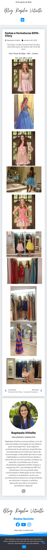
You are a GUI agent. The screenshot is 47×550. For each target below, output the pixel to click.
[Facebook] (18, 524)
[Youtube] (23, 524)
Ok (24, 547)
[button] (22, 20)
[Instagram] (23, 491)
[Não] (43, 543)
